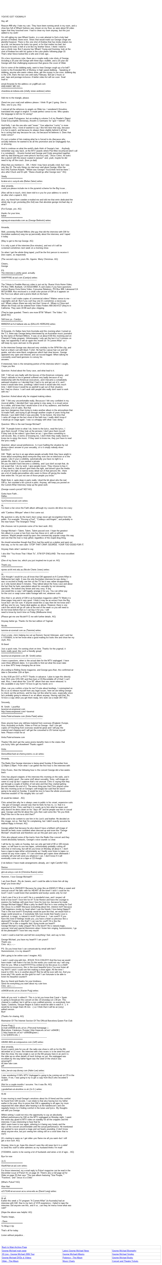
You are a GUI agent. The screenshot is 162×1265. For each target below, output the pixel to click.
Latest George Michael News (76, 1250)
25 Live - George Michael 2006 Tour (18, 1254)
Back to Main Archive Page (14, 1247)
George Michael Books (122, 1257)
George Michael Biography (124, 1250)
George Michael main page (14, 1250)
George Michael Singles (123, 1254)
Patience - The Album (72, 1257)
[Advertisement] (81, 8)
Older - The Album (10, 1261)
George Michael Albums (73, 1254)
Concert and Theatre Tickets (125, 1261)
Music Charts (69, 1261)
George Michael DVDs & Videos (16, 1257)
